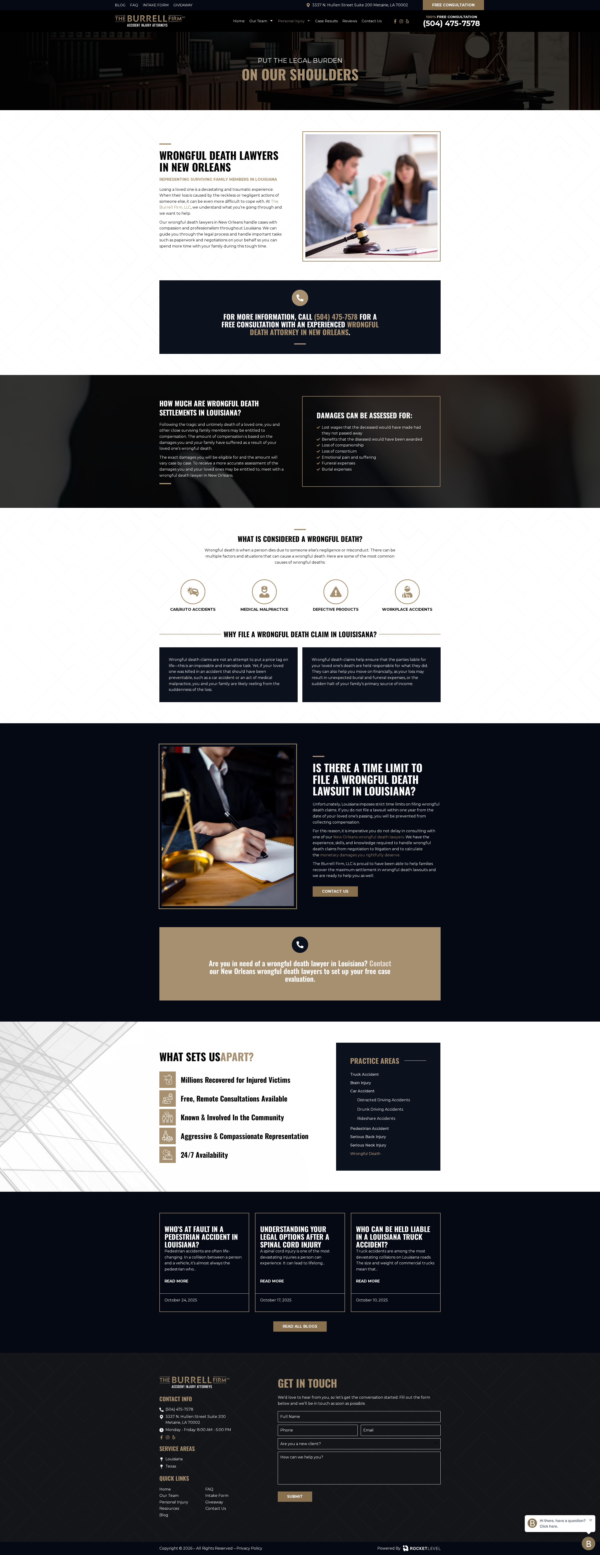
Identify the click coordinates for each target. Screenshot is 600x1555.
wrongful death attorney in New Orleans (314, 328)
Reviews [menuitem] (349, 21)
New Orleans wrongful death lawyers (368, 837)
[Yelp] (408, 21)
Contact (380, 963)
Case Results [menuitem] (326, 21)
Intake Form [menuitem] (156, 5)
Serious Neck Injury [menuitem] (368, 1145)
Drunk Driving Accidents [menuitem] (380, 1109)
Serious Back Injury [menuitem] (368, 1137)
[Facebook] (396, 21)
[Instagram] (402, 21)
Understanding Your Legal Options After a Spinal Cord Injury (294, 1237)
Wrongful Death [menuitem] (365, 1153)
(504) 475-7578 (451, 23)
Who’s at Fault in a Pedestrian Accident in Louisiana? (201, 1237)
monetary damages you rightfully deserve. (360, 855)
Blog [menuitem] (120, 5)
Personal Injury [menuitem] (291, 21)
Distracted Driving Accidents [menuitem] (383, 1100)
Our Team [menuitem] (258, 21)
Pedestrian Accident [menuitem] (369, 1128)
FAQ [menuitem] (134, 5)
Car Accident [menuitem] (362, 1091)
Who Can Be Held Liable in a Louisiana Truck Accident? (393, 1237)
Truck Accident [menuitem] (364, 1074)
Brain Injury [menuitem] (360, 1083)
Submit (295, 1496)
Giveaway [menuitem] (182, 5)
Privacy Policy (249, 1548)
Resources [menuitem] (169, 1508)
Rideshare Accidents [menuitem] (376, 1118)
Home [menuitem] (239, 21)
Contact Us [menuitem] (372, 21)
